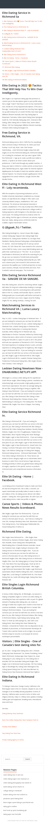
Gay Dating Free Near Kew (11, 733)
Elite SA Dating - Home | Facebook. (16, 58)
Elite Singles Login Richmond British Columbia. (20, 70)
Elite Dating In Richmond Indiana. (16, 80)
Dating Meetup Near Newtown (12, 713)
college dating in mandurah (12, 791)
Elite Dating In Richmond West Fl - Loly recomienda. (21, 30)
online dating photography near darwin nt (17, 783)
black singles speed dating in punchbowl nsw (18, 802)
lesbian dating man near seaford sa (15, 795)
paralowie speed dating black (13, 799)
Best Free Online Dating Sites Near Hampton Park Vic (20, 720)
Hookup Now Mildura (9, 727)
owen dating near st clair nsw (13, 775)
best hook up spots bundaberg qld (14, 810)
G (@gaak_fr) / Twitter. (11, 34)
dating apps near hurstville (12, 814)
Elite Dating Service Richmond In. (15, 54)
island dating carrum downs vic (13, 787)
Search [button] (27, 759)
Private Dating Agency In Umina (13, 740)
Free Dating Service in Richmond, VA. (16, 27)
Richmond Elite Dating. (12, 67)
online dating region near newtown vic (16, 779)
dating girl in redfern (10, 806)
